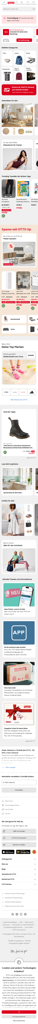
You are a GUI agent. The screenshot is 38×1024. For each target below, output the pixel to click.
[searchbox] (16, 9)
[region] (19, 993)
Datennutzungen (8, 980)
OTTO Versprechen (19, 930)
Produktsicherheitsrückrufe (13, 927)
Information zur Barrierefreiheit (23, 925)
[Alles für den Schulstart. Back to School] (19, 557)
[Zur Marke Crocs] (6, 392)
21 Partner (17, 975)
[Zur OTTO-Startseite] (11, 3)
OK (19, 1012)
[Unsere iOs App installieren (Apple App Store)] (8, 852)
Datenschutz (29, 922)
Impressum (6, 925)
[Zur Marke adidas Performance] (31, 392)
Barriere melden (19, 845)
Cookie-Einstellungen (10, 922)
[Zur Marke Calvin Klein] (15, 392)
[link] (34, 852)
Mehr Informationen (19, 1020)
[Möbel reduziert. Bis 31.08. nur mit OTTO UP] (19, 250)
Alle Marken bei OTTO (19, 400)
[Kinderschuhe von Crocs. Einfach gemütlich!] (19, 368)
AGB (20, 922)
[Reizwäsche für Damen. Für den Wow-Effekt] (17, 155)
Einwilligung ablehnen (19, 1016)
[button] (7, 58)
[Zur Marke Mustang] (23, 392)
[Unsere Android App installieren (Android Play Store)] (23, 852)
